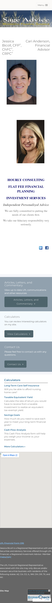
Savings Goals (12, 415)
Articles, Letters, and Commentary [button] (26, 301)
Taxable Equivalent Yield (18, 397)
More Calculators (14, 446)
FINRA (3, 557)
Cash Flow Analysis (15, 430)
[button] (42, 5)
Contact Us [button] (14, 364)
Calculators (12, 380)
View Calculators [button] (17, 334)
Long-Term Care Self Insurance (21, 385)
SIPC (9, 557)
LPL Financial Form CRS (12, 543)
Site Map (4, 591)
